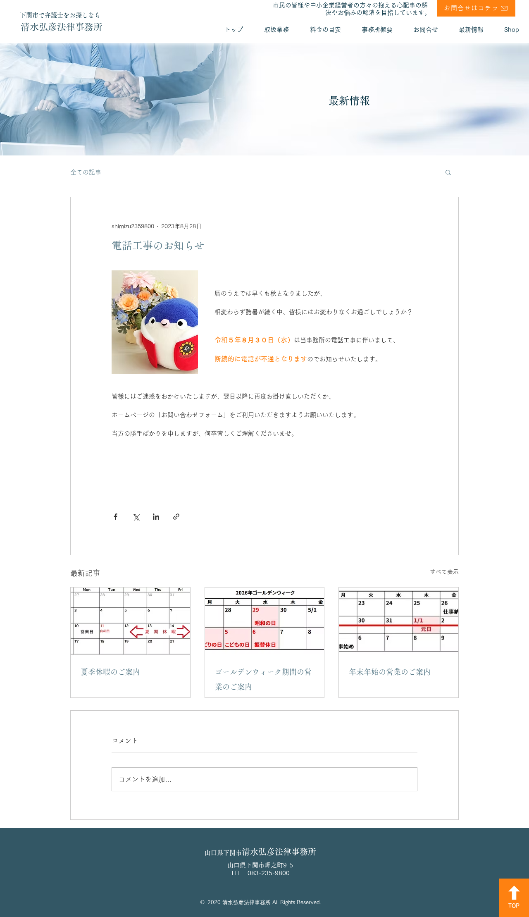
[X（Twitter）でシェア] (136, 517)
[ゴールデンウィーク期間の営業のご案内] (264, 620)
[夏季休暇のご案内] (130, 620)
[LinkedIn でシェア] (156, 517)
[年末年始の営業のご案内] (398, 620)
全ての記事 (85, 172)
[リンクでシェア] (176, 517)
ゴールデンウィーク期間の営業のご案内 (263, 679)
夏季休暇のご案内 (110, 672)
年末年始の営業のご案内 (390, 672)
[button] (448, 172)
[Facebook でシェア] (115, 517)
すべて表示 (444, 572)
